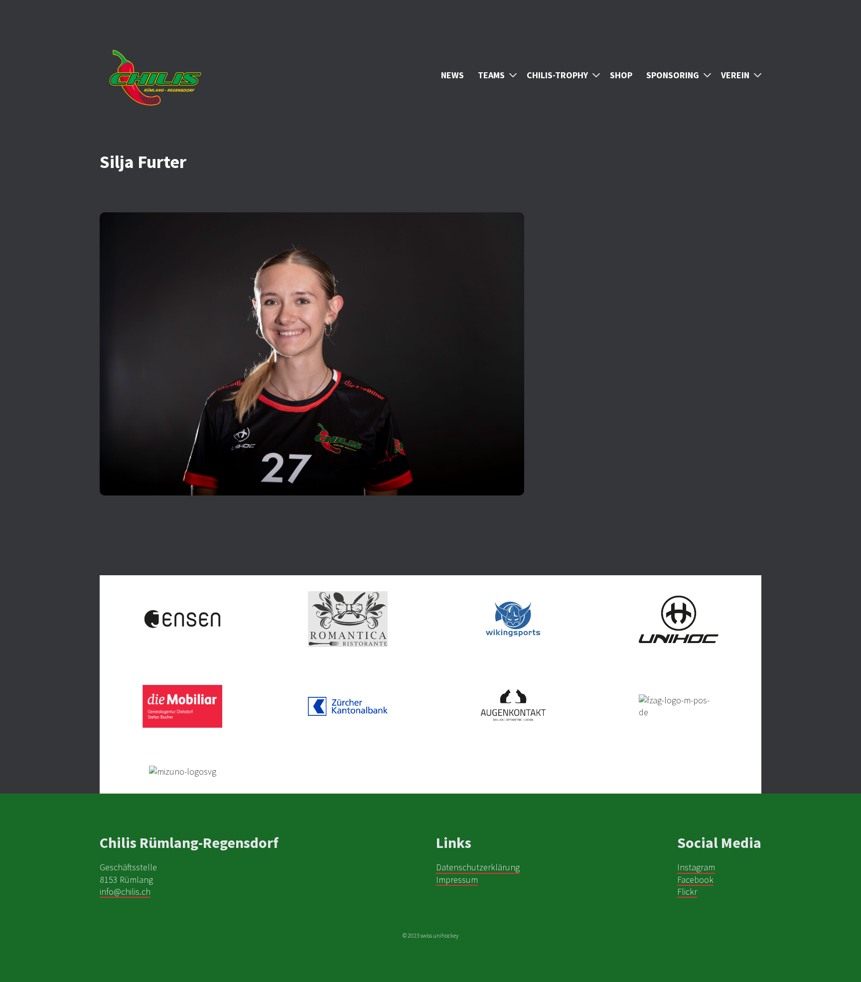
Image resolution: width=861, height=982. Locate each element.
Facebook (695, 879)
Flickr (687, 891)
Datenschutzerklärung (478, 867)
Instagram (696, 867)
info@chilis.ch (125, 891)
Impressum (457, 879)
